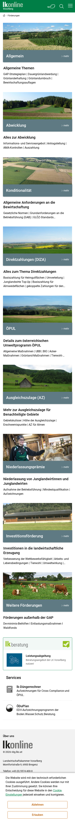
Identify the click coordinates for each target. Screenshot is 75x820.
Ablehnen (38, 804)
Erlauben (37, 814)
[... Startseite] (13, 6)
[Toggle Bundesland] (51, 6)
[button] (70, 5)
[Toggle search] (61, 6)
